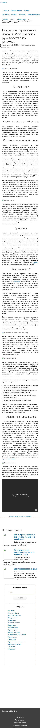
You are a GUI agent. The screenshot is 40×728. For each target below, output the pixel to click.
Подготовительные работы (17, 634)
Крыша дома (12, 625)
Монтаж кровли (13, 627)
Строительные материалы (16, 642)
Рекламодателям (34, 14)
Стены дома (12, 639)
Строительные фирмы (9, 14)
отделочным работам (9, 459)
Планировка (12, 620)
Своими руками (16, 10)
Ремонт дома (12, 637)
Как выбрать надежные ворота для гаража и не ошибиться (24, 537)
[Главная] (20, 2)
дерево (35, 262)
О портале (5, 10)
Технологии (11, 646)
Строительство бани (14, 644)
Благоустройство (13, 613)
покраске (17, 281)
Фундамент (11, 649)
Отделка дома (12, 630)
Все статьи (22, 14)
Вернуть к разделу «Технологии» (20, 516)
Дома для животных (14, 615)
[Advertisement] (20, 725)
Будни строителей (14, 632)
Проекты (26, 10)
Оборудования (13, 618)
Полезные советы (14, 622)
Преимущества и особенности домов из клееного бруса (24, 552)
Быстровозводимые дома (25, 569)
